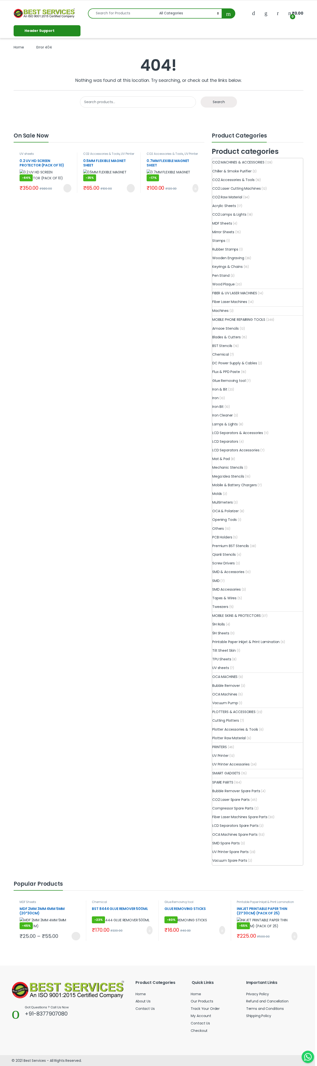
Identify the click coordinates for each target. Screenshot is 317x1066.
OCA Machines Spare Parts (235, 834)
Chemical (220, 354)
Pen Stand (221, 275)
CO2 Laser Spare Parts (231, 799)
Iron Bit (218, 406)
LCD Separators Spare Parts (235, 825)
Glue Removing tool (228, 380)
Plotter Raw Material (229, 738)
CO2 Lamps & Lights (229, 214)
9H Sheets (220, 633)
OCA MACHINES (225, 676)
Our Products (202, 1001)
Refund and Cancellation (267, 1001)
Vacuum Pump (225, 702)
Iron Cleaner (222, 415)
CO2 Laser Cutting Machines (236, 188)
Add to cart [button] (194, 188)
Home (19, 47)
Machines (220, 310)
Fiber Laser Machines (229, 301)
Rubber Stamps (225, 249)
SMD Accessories (226, 589)
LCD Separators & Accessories (237, 432)
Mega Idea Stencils (228, 476)
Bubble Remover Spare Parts (236, 790)
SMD (216, 580)
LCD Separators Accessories (235, 450)
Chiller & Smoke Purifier (232, 171)
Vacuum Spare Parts (229, 860)
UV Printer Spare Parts (230, 851)
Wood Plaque (223, 284)
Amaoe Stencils (225, 328)
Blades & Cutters (226, 337)
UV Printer (220, 755)
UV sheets (27, 154)
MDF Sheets (222, 223)
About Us (143, 1001)
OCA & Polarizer (225, 511)
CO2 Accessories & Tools (101, 154)
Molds (217, 493)
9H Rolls (218, 624)
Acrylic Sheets (224, 205)
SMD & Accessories (228, 571)
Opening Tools (224, 519)
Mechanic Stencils (227, 467)
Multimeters (222, 502)
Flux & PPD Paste (226, 371)
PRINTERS (219, 746)
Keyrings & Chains (227, 266)
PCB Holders (222, 537)
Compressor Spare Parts (232, 808)
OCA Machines (224, 694)
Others (218, 528)
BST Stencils (222, 345)
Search (219, 101)
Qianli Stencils (224, 554)
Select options (74, 936)
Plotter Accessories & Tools (235, 729)
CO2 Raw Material (227, 197)
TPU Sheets (221, 659)
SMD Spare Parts (226, 843)
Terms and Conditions (265, 1008)
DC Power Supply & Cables (234, 363)
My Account (201, 1015)
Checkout (199, 1030)
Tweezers (220, 606)
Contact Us (145, 1008)
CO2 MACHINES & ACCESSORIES (238, 162)
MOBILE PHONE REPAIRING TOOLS (238, 319)
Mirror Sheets (223, 232)
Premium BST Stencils (230, 545)
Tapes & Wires (224, 598)
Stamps (218, 240)
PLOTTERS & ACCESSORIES (234, 711)
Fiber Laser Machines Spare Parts (239, 816)
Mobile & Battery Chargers (234, 485)
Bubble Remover (226, 685)
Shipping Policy (258, 1015)
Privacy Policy (257, 994)
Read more (66, 188)
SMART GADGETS (226, 773)
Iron (215, 397)
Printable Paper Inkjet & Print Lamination (246, 641)
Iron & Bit (219, 389)
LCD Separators (225, 441)
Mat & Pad (221, 458)
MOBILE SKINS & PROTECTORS (236, 615)
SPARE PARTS (222, 782)
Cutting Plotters (225, 720)
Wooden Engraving (228, 257)
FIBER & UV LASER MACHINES (234, 293)
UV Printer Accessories (231, 764)
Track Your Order (205, 1008)
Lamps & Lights (225, 424)
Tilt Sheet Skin (224, 650)
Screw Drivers (223, 563)
